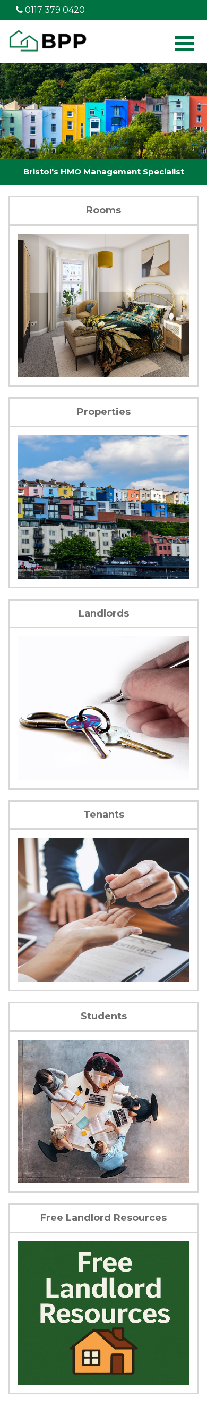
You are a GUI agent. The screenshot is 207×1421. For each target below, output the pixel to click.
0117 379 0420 (54, 10)
